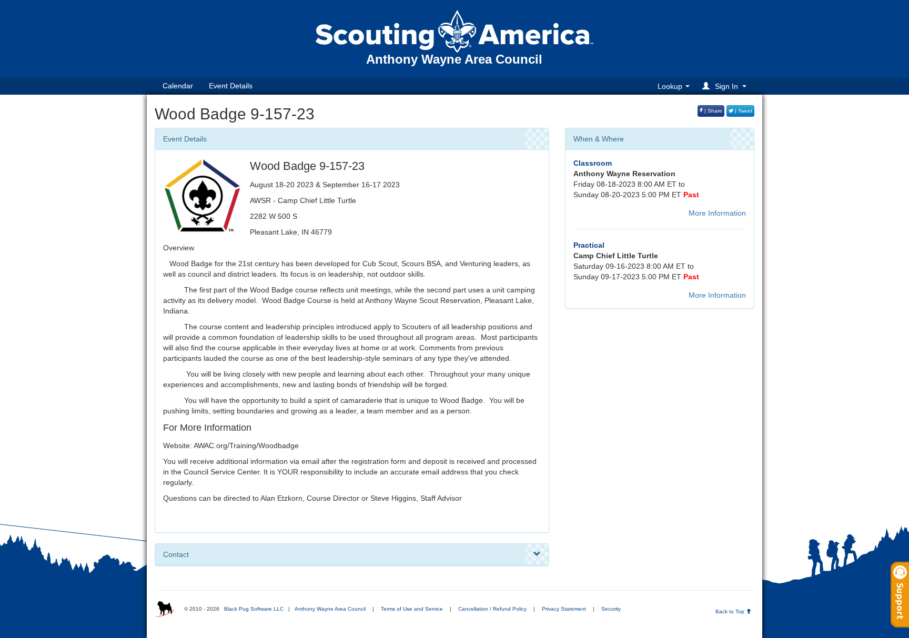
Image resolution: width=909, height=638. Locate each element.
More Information (717, 213)
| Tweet (742, 111)
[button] (726, 86)
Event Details (230, 86)
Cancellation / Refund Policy (492, 609)
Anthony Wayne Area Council (330, 609)
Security (611, 609)
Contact (176, 554)
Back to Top (730, 611)
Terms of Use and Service (412, 609)
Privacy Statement (564, 609)
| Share (712, 111)
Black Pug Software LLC (254, 609)
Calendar (178, 86)
